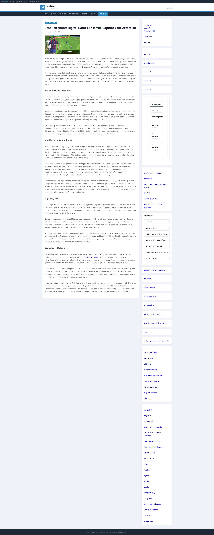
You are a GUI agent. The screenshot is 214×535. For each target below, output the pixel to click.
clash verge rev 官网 (152, 441)
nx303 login (148, 521)
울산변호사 (148, 193)
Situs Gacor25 (149, 453)
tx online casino (150, 369)
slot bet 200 (148, 421)
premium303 (149, 63)
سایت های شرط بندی (152, 381)
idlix (145, 398)
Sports (85, 14)
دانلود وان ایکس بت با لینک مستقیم (156, 341)
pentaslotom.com (151, 387)
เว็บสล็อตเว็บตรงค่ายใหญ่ (153, 447)
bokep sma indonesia (153, 427)
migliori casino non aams (154, 270)
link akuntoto (149, 287)
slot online (148, 25)
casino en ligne (150, 228)
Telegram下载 (149, 31)
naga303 (147, 415)
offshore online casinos (153, 173)
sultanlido (148, 515)
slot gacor (148, 36)
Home (46, 14)
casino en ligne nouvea (153, 246)
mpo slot (147, 42)
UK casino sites (151, 258)
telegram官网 (149, 492)
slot (145, 332)
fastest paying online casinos (156, 323)
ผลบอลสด (147, 278)
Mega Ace (148, 28)
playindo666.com (151, 392)
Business (62, 14)
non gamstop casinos (155, 125)
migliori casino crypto (153, 314)
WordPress (123, 532)
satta (146, 464)
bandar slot (148, 358)
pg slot (146, 470)
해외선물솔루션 (150, 296)
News (53, 14)
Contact (103, 14)
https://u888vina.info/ (90, 257)
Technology (74, 14)
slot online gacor (151, 510)
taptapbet (148, 410)
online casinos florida (153, 375)
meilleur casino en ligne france (156, 234)
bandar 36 (148, 178)
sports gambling (151, 199)
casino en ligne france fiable (155, 240)
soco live (147, 72)
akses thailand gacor (152, 504)
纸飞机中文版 (149, 305)
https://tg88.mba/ (157, 117)
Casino (93, 14)
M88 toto (147, 364)
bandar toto (149, 458)
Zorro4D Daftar (150, 352)
